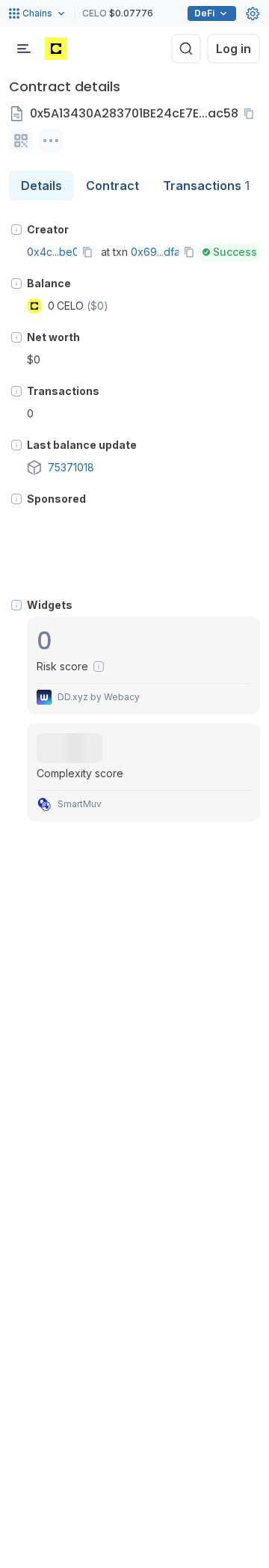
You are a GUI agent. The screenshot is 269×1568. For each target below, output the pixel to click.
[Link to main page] (56, 48)
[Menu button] (24, 49)
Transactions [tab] (206, 185)
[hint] (16, 229)
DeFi (204, 13)
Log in (233, 48)
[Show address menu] (51, 141)
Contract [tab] (112, 185)
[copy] (251, 113)
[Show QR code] (21, 141)
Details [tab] (41, 185)
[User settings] (252, 13)
